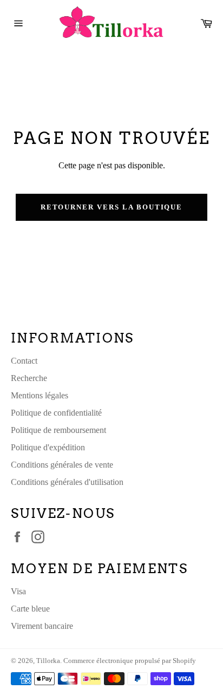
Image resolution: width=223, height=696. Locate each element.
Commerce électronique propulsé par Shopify (129, 661)
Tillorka (48, 661)
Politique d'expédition (48, 447)
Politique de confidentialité (56, 412)
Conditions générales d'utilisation (67, 482)
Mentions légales (39, 395)
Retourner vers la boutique (112, 207)
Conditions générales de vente (62, 464)
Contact (24, 360)
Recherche (29, 378)
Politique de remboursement (58, 430)
